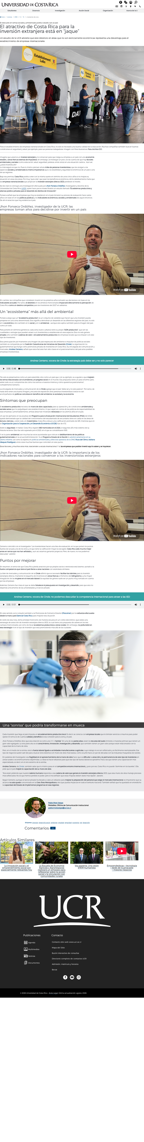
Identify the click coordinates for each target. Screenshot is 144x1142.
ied (81, 822)
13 (23, 17)
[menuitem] (116, 6)
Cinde (21, 766)
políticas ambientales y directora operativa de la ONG (60, 440)
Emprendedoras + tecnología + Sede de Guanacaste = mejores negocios (122, 868)
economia (75, 822)
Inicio (3, 17)
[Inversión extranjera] (72, 94)
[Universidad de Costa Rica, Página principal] (30, 4)
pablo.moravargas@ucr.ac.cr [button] (59, 808)
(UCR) (24, 188)
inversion (35, 822)
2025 (15, 17)
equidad (61, 822)
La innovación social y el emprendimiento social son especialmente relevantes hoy (16, 868)
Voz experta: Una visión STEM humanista (87, 867)
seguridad (68, 822)
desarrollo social (44, 822)
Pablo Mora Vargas (55, 803)
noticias (9, 17)
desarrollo (86, 822)
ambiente (54, 822)
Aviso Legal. (53, 993)
